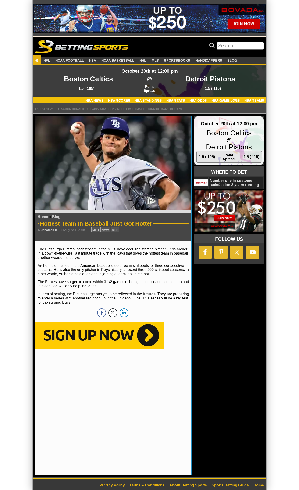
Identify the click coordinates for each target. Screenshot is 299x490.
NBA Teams (254, 100)
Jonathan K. (49, 230)
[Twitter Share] (112, 312)
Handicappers (209, 60)
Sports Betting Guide (230, 485)
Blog (232, 60)
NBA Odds (198, 100)
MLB (155, 60)
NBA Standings (148, 100)
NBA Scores (119, 100)
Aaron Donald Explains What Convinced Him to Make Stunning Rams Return (121, 109)
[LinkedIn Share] (124, 312)
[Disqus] (113, 411)
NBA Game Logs (225, 100)
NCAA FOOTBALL (69, 60)
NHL (142, 60)
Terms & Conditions (147, 485)
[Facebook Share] (101, 312)
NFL (46, 60)
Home (43, 217)
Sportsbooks (177, 60)
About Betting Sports (188, 485)
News (105, 230)
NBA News (94, 100)
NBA (92, 60)
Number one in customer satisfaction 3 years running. (235, 183)
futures (149, 294)
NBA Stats (175, 100)
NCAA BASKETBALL (117, 60)
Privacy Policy (112, 485)
